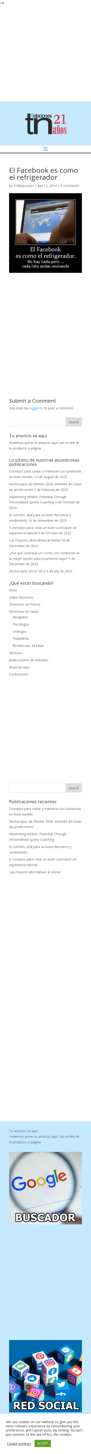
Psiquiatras (21, 638)
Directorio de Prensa (24, 604)
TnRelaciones (24, 185)
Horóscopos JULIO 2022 (27, 571)
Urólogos (20, 631)
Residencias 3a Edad (28, 645)
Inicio (13, 590)
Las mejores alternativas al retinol (34, 540)
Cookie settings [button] (19, 1443)
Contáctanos (18, 674)
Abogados (20, 617)
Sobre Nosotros (21, 597)
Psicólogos (21, 624)
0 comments (70, 185)
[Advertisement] (45, 52)
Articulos (15, 653)
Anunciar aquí (19, 667)
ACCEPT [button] (42, 1443)
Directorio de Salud (23, 611)
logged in (36, 408)
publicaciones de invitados (29, 660)
